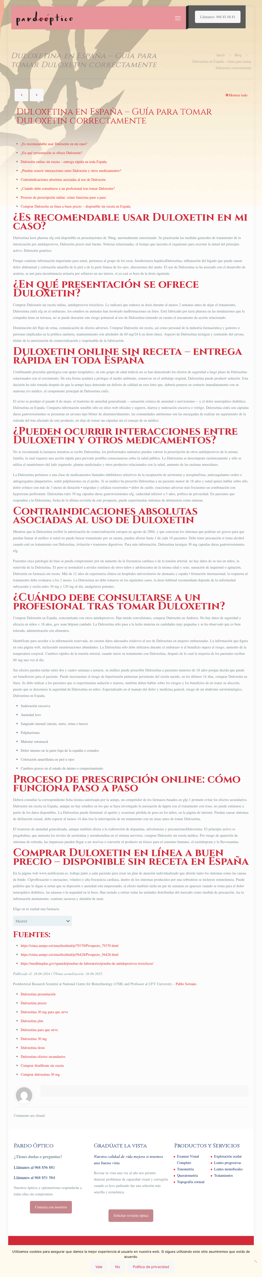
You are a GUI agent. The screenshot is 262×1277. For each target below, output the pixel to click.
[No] (255, 1261)
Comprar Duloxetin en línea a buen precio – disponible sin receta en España (75, 206)
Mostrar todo (238, 95)
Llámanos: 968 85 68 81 (217, 16)
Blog (238, 55)
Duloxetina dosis (33, 1047)
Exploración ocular (228, 1156)
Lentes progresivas (227, 1162)
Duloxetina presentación (38, 994)
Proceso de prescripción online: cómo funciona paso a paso (63, 197)
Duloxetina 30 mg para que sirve (44, 1011)
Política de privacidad (151, 1267)
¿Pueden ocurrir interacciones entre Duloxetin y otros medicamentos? (71, 170)
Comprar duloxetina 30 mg (40, 1074)
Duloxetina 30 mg (34, 1038)
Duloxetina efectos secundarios (43, 1056)
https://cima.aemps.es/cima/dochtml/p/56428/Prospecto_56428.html (69, 954)
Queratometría (187, 1175)
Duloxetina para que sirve (39, 1029)
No (117, 1267)
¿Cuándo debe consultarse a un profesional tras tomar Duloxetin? (68, 188)
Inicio (220, 55)
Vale (98, 1267)
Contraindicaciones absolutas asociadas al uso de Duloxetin (63, 179)
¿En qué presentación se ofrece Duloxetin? (51, 152)
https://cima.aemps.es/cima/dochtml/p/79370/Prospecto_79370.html (69, 945)
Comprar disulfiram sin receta (42, 1065)
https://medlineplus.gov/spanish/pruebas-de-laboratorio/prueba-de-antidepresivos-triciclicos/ (87, 963)
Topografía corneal (190, 1181)
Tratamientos (223, 1175)
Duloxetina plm (32, 1020)
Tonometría (185, 1169)
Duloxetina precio (34, 1002)
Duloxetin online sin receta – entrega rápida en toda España (64, 161)
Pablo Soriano (186, 983)
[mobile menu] (177, 18)
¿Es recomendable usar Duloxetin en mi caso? (54, 143)
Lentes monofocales (228, 1169)
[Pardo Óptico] (44, 17)
